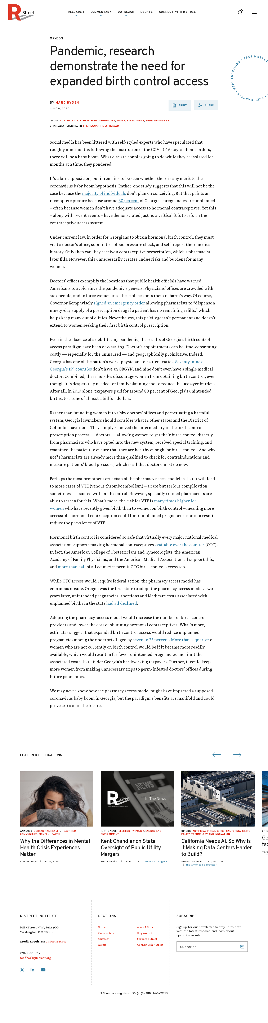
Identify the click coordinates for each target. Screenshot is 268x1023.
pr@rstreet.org (56, 941)
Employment (144, 933)
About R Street (146, 927)
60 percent (129, 200)
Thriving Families (157, 120)
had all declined (121, 603)
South (121, 120)
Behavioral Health (47, 831)
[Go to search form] (240, 12)
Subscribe (242, 946)
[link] (22, 970)
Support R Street (147, 938)
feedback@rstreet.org (35, 957)
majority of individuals (104, 193)
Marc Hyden (67, 103)
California (233, 831)
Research (103, 927)
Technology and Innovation (210, 834)
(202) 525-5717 (30, 953)
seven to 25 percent (151, 639)
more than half (72, 566)
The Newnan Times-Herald (101, 126)
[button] (206, 105)
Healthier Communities (99, 120)
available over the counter (179, 544)
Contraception (70, 120)
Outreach (126, 12)
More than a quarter (190, 639)
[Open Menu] (254, 12)
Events (146, 12)
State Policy (135, 120)
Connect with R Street (178, 12)
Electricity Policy (131, 831)
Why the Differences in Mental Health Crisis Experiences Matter (55, 848)
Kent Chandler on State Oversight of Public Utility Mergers (131, 848)
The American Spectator (201, 864)
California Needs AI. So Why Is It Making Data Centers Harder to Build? (216, 848)
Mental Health (49, 834)
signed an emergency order (119, 302)
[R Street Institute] (21, 12)
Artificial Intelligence (209, 831)
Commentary (106, 933)
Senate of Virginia (155, 861)
